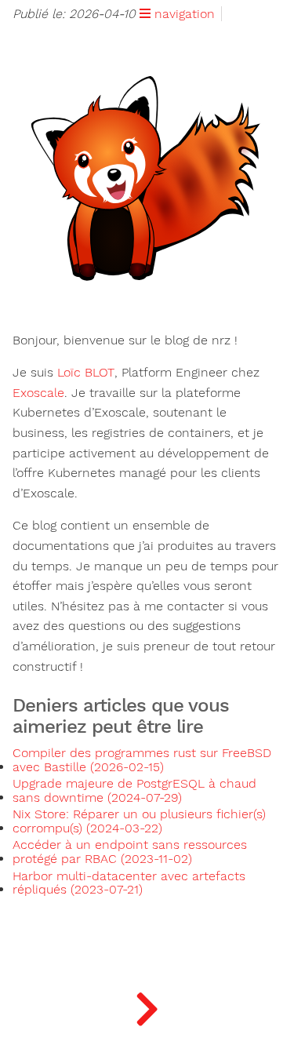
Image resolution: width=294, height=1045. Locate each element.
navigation (183, 14)
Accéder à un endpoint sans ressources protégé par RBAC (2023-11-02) (130, 852)
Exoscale (38, 393)
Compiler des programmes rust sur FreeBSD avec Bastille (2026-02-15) (142, 760)
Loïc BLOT (85, 373)
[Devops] (147, 1006)
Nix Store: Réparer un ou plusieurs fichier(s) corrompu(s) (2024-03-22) (139, 821)
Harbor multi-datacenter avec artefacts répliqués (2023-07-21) (129, 883)
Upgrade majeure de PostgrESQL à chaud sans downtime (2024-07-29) (134, 791)
